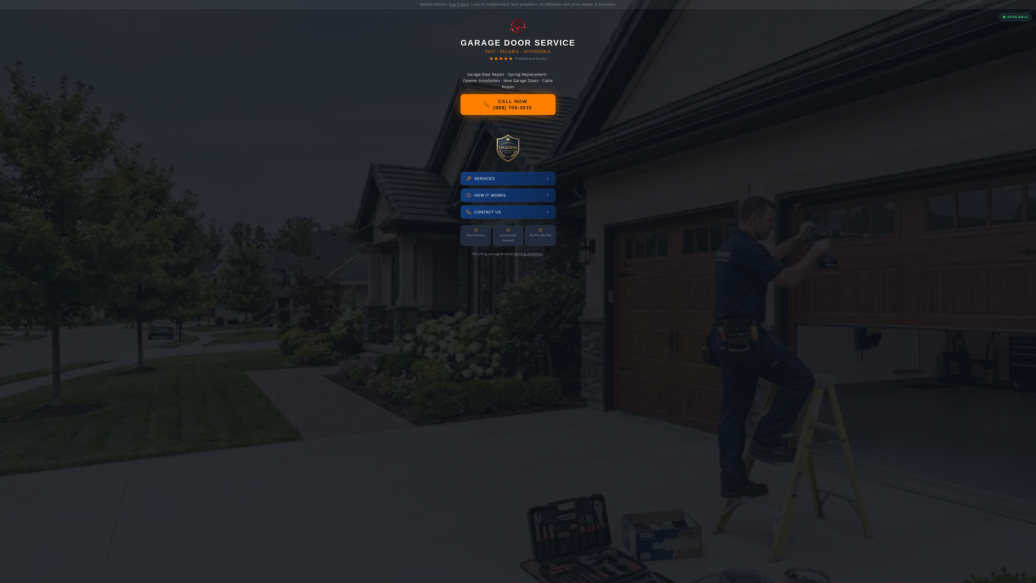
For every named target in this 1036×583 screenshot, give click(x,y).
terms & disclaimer (528, 253)
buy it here (459, 4)
